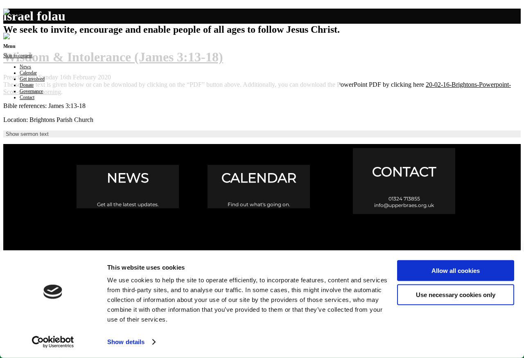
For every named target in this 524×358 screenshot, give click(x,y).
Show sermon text (27, 134)
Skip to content (17, 56)
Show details (126, 341)
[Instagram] (262, 233)
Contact (27, 97)
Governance (31, 91)
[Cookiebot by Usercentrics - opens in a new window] (53, 342)
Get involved (32, 79)
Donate (27, 85)
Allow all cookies (455, 270)
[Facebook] (227, 233)
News (25, 67)
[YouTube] (297, 233)
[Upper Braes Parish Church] (13, 12)
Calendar (28, 73)
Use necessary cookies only (455, 294)
